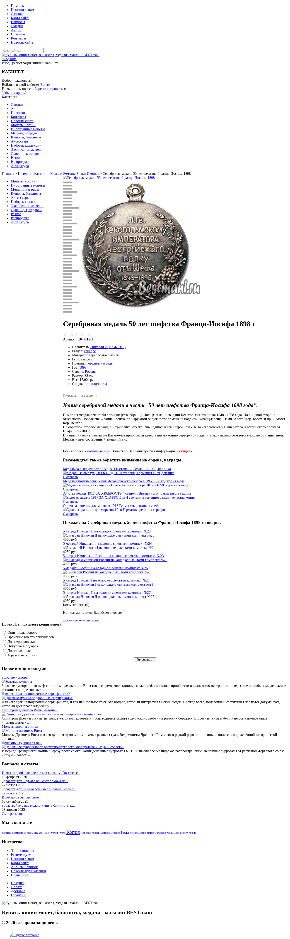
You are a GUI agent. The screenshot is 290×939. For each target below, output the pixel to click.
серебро (90, 351)
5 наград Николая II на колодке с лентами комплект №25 (107, 531)
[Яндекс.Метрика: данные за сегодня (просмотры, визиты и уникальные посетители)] (24, 935)
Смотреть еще (12, 814)
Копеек (95, 832)
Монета (134, 832)
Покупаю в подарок (22, 646)
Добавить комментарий (81, 620)
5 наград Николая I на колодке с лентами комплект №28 (106, 580)
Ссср (176, 832)
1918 (46, 832)
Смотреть (70, 477)
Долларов (160, 832)
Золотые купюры (15, 677)
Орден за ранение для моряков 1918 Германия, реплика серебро (112, 506)
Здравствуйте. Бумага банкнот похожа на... (35, 781)
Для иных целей (20, 651)
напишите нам (98, 451)
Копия (73, 832)
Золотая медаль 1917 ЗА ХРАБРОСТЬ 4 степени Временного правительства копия (127, 493)
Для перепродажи (21, 641)
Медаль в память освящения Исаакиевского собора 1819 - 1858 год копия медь (123, 481)
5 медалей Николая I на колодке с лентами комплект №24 (107, 543)
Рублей (54, 832)
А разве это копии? (22, 655)
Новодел (86, 832)
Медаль (28, 832)
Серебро (115, 832)
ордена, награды (101, 363)
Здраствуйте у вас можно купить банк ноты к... (38, 805)
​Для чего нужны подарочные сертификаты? (36, 694)
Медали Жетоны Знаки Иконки (74, 173)
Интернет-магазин (32, 173)
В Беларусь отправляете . (21, 797)
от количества (96, 384)
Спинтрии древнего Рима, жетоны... (30, 710)
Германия (17, 832)
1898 (83, 367)
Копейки (6, 832)
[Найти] (46, 51)
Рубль (62, 832)
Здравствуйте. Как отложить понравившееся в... (39, 789)
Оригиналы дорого (22, 632)
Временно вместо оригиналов (30, 637)
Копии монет (146, 832)
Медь (170, 832)
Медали (38, 832)
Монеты (105, 832)
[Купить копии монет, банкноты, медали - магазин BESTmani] (50, 55)
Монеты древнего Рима (20, 726)
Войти (45, 84)
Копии (192, 832)
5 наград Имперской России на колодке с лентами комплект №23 (113, 556)
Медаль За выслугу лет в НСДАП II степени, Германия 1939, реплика (117, 469)
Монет (184, 832)
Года (125, 832)
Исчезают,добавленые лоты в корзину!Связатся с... (41, 773)
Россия (90, 371)
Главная (8, 173)
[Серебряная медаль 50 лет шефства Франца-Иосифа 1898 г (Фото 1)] (135, 312)
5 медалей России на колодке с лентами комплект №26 (105, 568)
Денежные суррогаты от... (22, 743)
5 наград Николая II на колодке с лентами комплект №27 (107, 592)
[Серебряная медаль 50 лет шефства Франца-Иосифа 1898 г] (110, 178)
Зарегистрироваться (50, 89)
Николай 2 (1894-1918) (108, 347)
